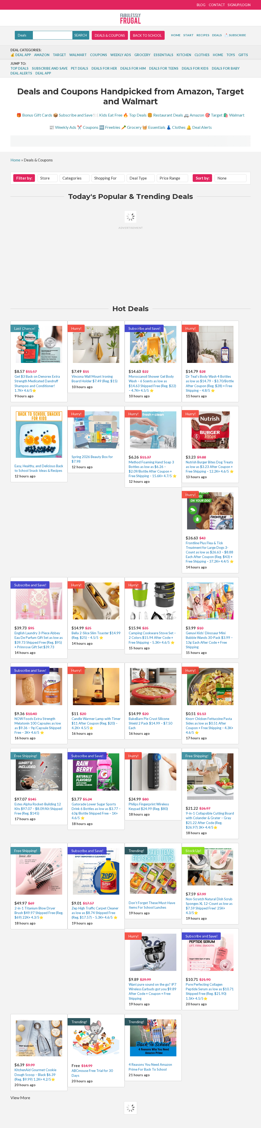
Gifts (243, 55)
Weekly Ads (120, 55)
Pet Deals (79, 68)
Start (188, 35)
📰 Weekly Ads (62, 127)
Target (59, 55)
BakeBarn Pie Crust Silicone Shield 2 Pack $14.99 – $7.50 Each (150, 723)
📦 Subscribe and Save (73, 114)
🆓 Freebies (109, 127)
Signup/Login (239, 5)
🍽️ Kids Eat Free (107, 114)
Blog (201, 5)
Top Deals (19, 68)
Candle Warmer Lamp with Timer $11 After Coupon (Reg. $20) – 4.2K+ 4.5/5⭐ (96, 723)
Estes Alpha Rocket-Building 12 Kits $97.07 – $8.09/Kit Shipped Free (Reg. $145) (38, 808)
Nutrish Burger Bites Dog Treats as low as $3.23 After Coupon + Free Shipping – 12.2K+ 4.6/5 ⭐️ (210, 466)
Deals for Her (104, 68)
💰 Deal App (20, 55)
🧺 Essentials (153, 127)
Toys (230, 55)
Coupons (98, 55)
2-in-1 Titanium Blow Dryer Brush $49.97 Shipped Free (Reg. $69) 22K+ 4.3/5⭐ (39, 912)
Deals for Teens (163, 68)
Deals (217, 35)
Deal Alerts (21, 73)
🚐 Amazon (194, 114)
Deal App (43, 73)
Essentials (163, 55)
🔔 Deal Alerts (199, 127)
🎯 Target (214, 114)
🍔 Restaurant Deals (165, 114)
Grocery (142, 55)
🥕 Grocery (131, 127)
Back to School (147, 35)
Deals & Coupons (110, 35)
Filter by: (24, 178)
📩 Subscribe (235, 35)
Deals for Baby (226, 68)
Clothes (202, 55)
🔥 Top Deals (135, 114)
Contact (217, 5)
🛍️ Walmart (233, 114)
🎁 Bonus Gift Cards (34, 114)
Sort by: (203, 178)
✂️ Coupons (87, 127)
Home (175, 35)
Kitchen (184, 55)
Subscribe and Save (50, 68)
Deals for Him (133, 68)
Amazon (41, 55)
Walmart (78, 55)
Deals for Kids (195, 68)
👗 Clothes (176, 127)
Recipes (203, 35)
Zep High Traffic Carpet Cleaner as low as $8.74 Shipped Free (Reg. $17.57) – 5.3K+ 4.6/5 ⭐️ (95, 912)
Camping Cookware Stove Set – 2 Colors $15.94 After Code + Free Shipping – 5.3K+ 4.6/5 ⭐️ (152, 637)
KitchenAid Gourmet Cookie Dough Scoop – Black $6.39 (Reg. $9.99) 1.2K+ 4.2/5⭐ (35, 1074)
